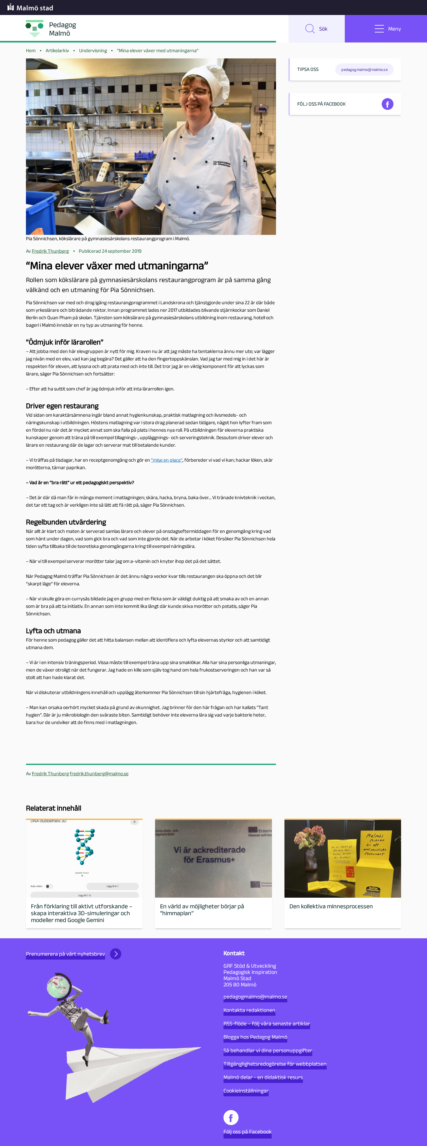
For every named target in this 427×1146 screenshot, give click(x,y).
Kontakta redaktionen (249, 1010)
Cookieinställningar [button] (246, 1091)
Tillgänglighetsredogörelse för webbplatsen (275, 1064)
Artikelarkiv (57, 50)
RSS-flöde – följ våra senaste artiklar (267, 1023)
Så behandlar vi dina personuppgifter (268, 1050)
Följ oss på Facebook (248, 1132)
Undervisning (93, 50)
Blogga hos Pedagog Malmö (255, 1037)
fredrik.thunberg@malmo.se (99, 773)
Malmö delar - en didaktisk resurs (263, 1077)
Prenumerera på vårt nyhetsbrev (65, 954)
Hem (31, 50)
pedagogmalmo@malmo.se (255, 997)
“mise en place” (167, 460)
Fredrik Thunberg (50, 773)
